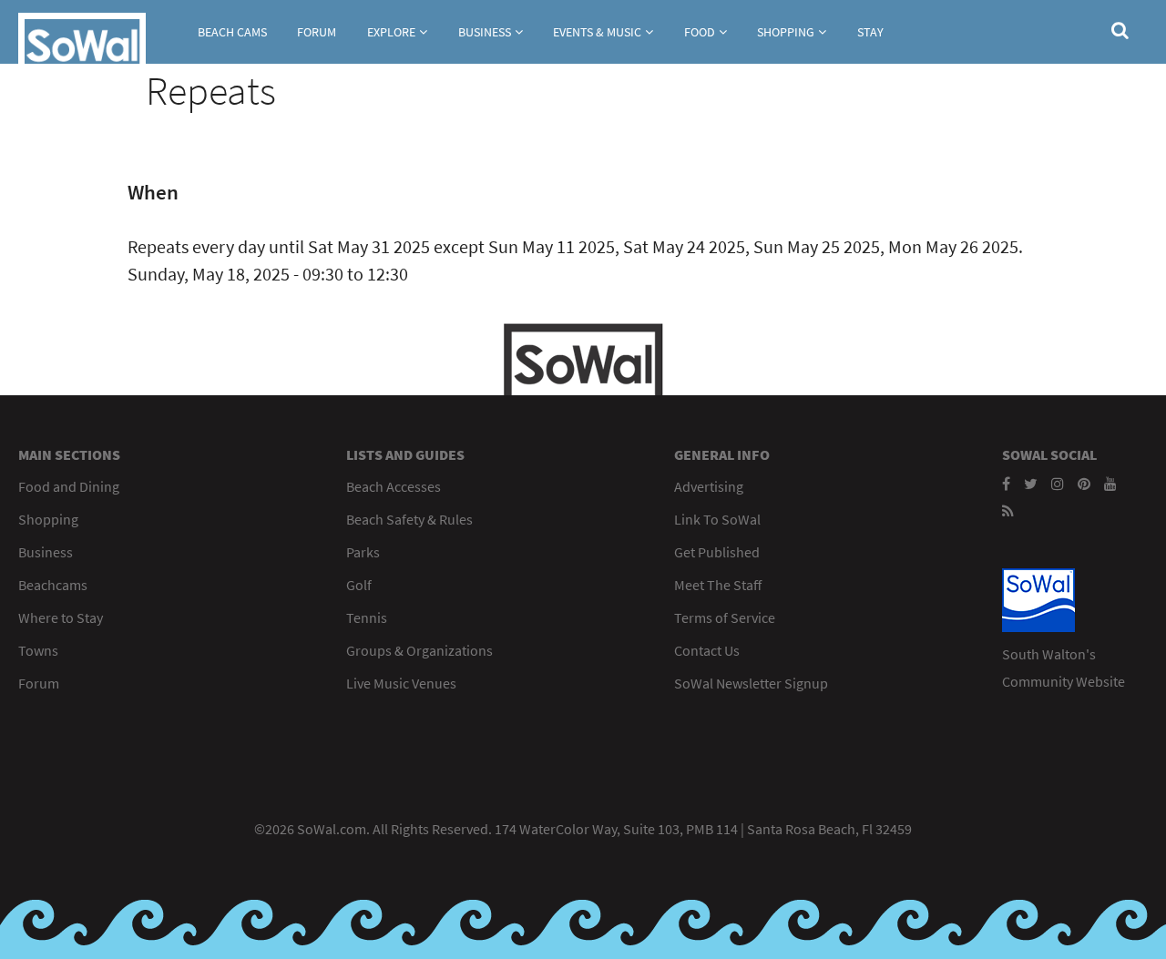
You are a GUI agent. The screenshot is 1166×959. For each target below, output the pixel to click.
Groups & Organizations (419, 650)
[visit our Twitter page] (1031, 483)
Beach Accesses (393, 486)
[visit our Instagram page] (1057, 483)
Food (699, 32)
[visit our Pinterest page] (1084, 483)
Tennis (366, 617)
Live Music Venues (401, 683)
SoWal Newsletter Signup (751, 683)
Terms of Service (724, 617)
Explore (391, 32)
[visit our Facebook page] (1006, 483)
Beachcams (52, 585)
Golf (359, 585)
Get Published (717, 552)
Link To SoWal (717, 519)
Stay (870, 32)
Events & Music (597, 32)
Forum (316, 32)
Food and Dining (68, 486)
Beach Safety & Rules (409, 519)
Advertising (708, 486)
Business (484, 32)
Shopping (785, 32)
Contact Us (707, 650)
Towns (38, 650)
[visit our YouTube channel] (1110, 483)
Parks (363, 552)
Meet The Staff (718, 585)
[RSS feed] (1008, 511)
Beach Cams (232, 32)
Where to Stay (60, 617)
